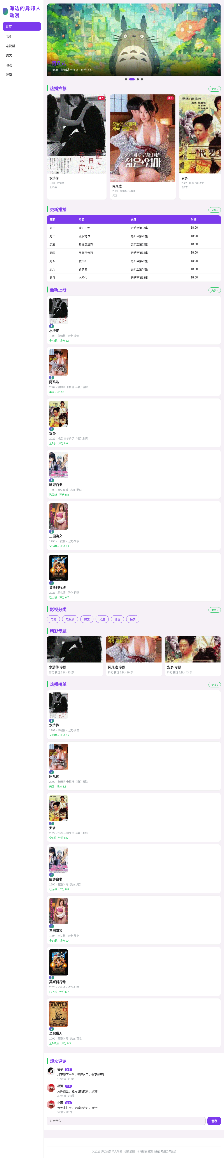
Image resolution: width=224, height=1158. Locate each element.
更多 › (214, 89)
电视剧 (10, 46)
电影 (9, 36)
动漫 (9, 65)
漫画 (9, 75)
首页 (9, 26)
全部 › (214, 210)
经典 (133, 619)
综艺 (9, 55)
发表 (214, 1121)
